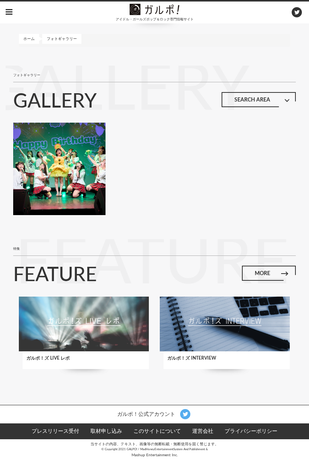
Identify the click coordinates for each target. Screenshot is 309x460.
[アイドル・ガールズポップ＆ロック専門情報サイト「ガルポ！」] (154, 9)
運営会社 (202, 431)
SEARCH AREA (252, 100)
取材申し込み (106, 431)
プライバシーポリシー (251, 431)
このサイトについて (157, 431)
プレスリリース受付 (55, 431)
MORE (262, 273)
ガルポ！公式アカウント (147, 414)
